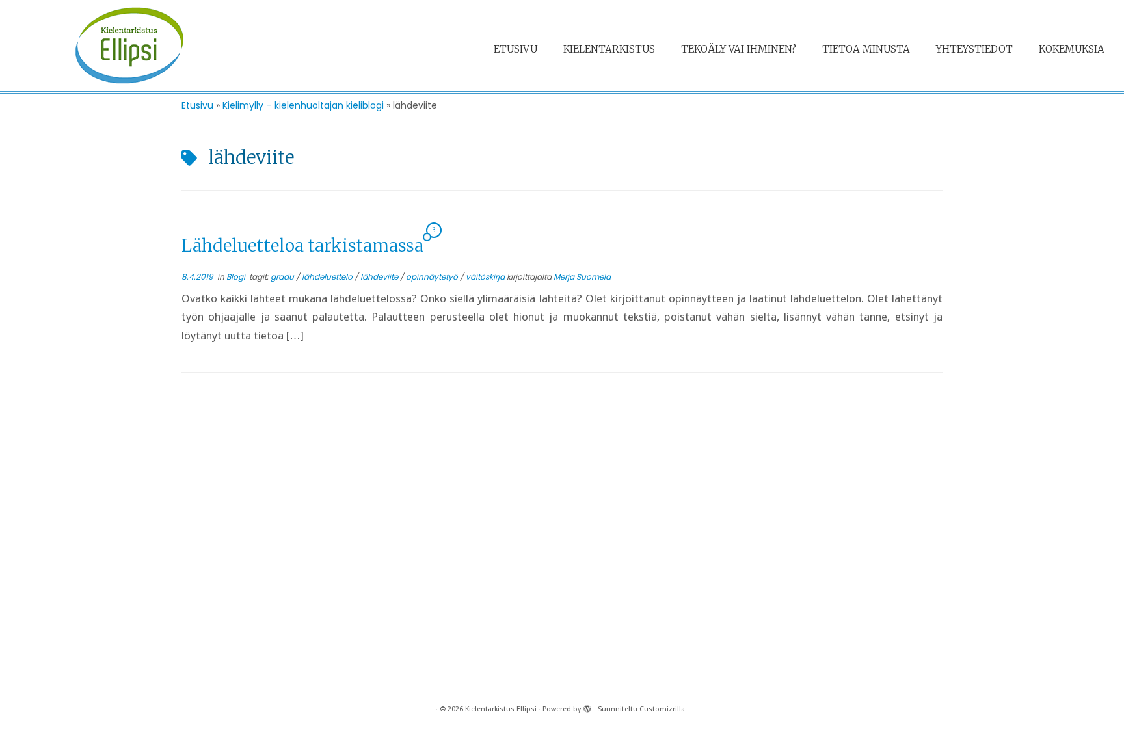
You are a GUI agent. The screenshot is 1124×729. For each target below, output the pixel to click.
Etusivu (515, 49)
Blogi (236, 276)
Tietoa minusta (866, 49)
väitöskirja (486, 276)
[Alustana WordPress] (587, 706)
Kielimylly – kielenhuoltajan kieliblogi (303, 105)
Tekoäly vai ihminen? (738, 49)
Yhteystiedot (974, 49)
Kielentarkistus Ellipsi (501, 709)
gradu (283, 276)
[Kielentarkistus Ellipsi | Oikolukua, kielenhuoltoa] (130, 46)
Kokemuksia (1071, 49)
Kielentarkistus (609, 49)
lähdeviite (380, 276)
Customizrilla (662, 709)
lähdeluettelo (328, 276)
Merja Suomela (582, 276)
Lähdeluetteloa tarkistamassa (302, 245)
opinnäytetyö (433, 276)
